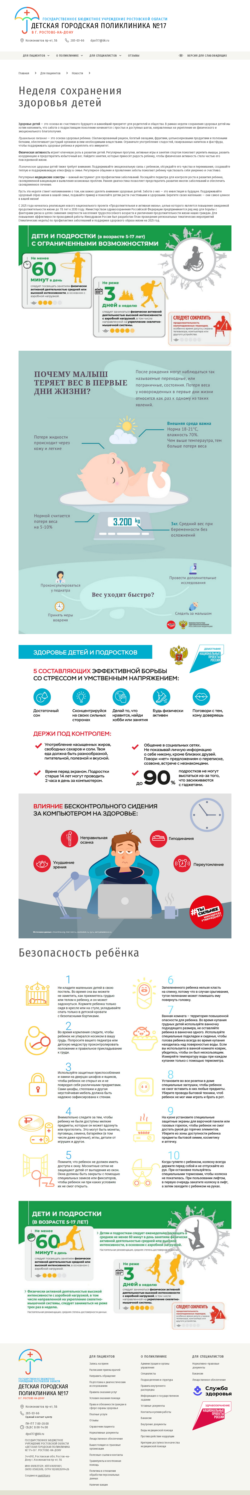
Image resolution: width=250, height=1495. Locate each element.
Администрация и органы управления (155, 1365)
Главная (24, 73)
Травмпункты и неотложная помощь (105, 1462)
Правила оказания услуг (103, 1392)
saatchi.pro (44, 1475)
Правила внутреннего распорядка (153, 1387)
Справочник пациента (101, 1426)
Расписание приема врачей (104, 1370)
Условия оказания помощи (104, 1398)
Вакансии (146, 1418)
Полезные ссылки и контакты (106, 1455)
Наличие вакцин (98, 1484)
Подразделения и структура (157, 1380)
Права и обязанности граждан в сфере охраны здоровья (107, 1406)
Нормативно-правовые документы (205, 1365)
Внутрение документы (153, 1424)
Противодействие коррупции (157, 1436)
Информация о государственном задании (160, 1397)
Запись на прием (98, 1363)
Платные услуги (98, 1414)
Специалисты (148, 1373)
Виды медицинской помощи (157, 1430)
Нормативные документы (104, 1432)
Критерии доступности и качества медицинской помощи (160, 1444)
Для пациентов (50, 73)
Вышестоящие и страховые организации (105, 1446)
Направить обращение (102, 1376)
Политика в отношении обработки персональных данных (104, 1474)
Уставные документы (153, 1405)
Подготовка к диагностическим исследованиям (107, 1384)
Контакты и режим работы (156, 1412)
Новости (77, 73)
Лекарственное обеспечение (106, 1438)
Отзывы (93, 1420)
